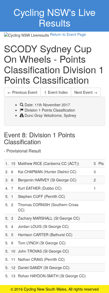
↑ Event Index (56, 92)
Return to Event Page (68, 34)
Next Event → (85, 92)
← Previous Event (22, 92)
